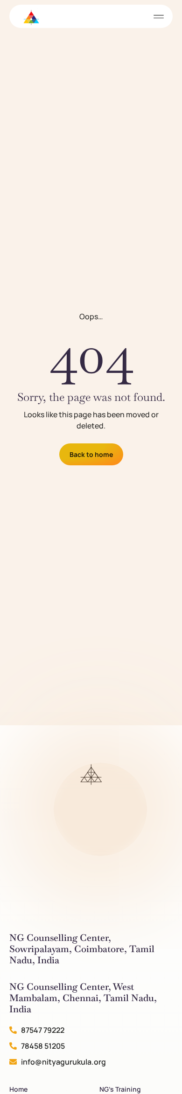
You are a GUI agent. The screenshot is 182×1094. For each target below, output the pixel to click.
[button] (158, 16)
